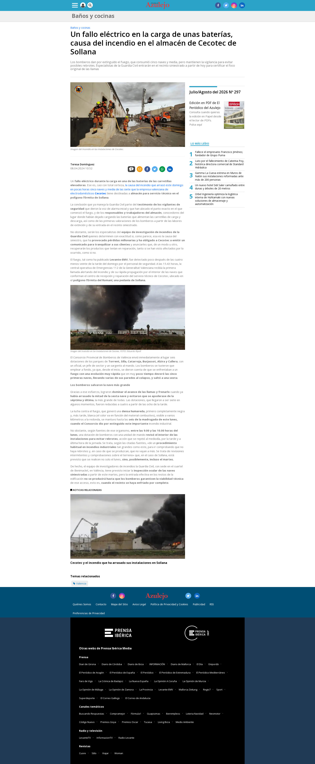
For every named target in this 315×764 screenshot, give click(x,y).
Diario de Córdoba (112, 664)
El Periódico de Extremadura (174, 672)
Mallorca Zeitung (188, 689)
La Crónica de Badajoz (111, 681)
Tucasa (148, 722)
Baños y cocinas (80, 27)
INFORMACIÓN (157, 664)
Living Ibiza (164, 722)
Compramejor (117, 713)
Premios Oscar (130, 722)
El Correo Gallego (110, 698)
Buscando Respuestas (91, 713)
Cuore (82, 753)
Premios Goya (108, 722)
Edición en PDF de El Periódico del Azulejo (204, 105)
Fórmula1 (136, 713)
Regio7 (207, 689)
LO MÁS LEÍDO (199, 143)
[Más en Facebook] (113, 596)
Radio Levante (126, 737)
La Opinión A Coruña (165, 681)
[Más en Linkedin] (197, 596)
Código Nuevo (87, 722)
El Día (200, 664)
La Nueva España (138, 681)
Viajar (105, 753)
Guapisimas (153, 713)
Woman (118, 753)
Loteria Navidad (194, 713)
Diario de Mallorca (181, 664)
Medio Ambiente (185, 722)
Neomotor (214, 713)
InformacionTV (105, 737)
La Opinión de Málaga (91, 689)
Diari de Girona (87, 664)
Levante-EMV (166, 689)
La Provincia (146, 689)
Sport (219, 689)
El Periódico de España (122, 672)
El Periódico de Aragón (91, 672)
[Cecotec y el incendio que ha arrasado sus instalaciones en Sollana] (127, 526)
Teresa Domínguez (82, 164)
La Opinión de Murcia (194, 681)
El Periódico (147, 672)
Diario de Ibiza (136, 664)
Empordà (214, 664)
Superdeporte (87, 698)
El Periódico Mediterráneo (210, 672)
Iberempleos (173, 713)
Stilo (94, 753)
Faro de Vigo (86, 681)
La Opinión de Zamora (121, 689)
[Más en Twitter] (188, 596)
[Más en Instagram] (122, 596)
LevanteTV (85, 737)
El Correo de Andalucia (137, 698)
